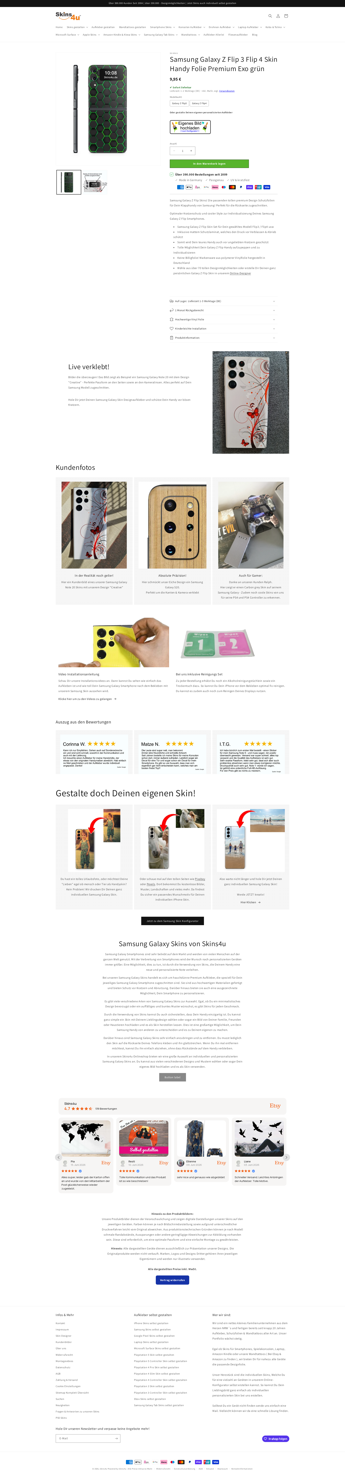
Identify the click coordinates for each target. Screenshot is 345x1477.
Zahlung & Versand (67, 1380)
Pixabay (200, 879)
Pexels (151, 884)
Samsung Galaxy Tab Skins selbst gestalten (159, 1405)
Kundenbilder (64, 1342)
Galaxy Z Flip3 (179, 103)
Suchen (60, 1399)
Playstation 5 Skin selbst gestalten (154, 1354)
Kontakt (60, 1323)
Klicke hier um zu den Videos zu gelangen (85, 699)
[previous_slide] (58, 1157)
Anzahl (173, 143)
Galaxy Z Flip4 (199, 103)
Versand (210, 1468)
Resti (74, 1161)
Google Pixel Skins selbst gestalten (154, 1335)
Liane (189, 1161)
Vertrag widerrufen (172, 1280)
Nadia (247, 1161)
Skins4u (103, 1468)
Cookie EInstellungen (68, 1386)
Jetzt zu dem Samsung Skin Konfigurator (173, 921)
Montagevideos (64, 1361)
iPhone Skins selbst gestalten (151, 1323)
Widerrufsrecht (64, 1354)
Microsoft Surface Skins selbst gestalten (157, 1348)
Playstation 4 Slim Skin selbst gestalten (157, 1373)
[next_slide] (286, 1157)
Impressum (62, 1329)
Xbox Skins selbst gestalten (150, 1399)
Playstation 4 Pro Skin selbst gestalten (156, 1367)
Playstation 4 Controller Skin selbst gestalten (160, 1380)
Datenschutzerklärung (184, 1468)
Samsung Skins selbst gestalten (152, 1329)
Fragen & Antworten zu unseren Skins (77, 1411)
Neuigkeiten (63, 1405)
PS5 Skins (61, 1417)
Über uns (61, 1348)
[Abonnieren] (116, 1438)
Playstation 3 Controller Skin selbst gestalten (160, 1392)
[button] (77, 27)
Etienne (133, 1161)
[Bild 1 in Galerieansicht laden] (69, 182)
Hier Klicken (248, 902)
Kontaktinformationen (242, 1468)
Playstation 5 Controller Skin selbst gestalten (160, 1361)
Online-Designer (240, 273)
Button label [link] (173, 1077)
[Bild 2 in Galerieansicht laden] (95, 182)
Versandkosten (227, 90)
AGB (58, 1373)
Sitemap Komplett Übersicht (72, 1392)
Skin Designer (64, 1335)
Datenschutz (63, 1367)
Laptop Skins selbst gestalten (151, 1342)
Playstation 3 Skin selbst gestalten (154, 1386)
